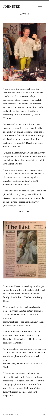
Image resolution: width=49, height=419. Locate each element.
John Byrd (11, 6)
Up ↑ (44, 414)
